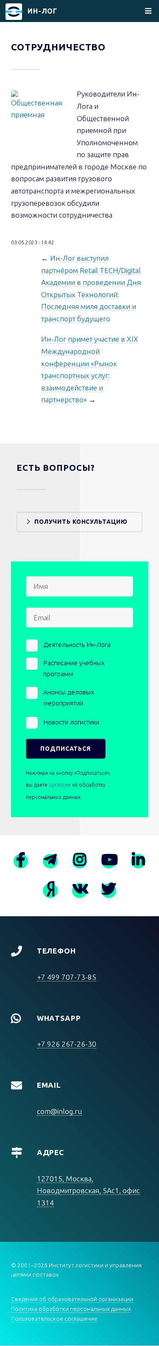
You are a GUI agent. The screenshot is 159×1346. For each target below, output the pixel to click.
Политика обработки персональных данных (71, 1308)
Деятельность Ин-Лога (77, 644)
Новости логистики (71, 722)
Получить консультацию (81, 521)
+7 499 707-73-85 (66, 977)
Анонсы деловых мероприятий (68, 697)
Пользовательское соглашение (54, 1318)
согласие (60, 785)
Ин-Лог (42, 11)
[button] (38, 117)
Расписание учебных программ (74, 668)
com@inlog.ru (59, 1111)
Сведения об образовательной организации (72, 1299)
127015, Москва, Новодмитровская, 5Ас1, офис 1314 (88, 1191)
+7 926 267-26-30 (66, 1044)
